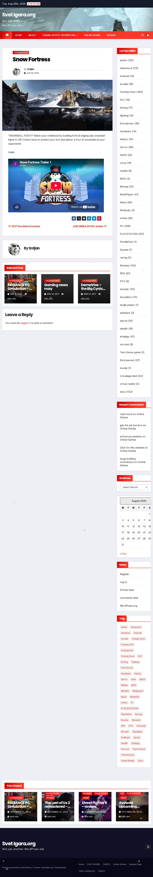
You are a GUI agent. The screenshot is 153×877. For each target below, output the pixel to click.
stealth (124, 328)
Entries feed (127, 589)
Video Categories (87, 871)
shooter (124, 289)
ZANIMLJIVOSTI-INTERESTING (59, 35)
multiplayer (138, 691)
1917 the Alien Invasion (25, 226)
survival (124, 344)
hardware (125, 131)
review (124, 720)
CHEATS (106, 864)
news (124, 696)
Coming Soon (128, 91)
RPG (122, 273)
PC (121, 226)
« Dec (123, 553)
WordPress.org (128, 605)
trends (123, 368)
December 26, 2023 (95, 812)
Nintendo (125, 210)
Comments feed (129, 597)
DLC (122, 99)
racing (123, 257)
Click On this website (132, 447)
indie (133, 679)
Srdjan (30, 69)
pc (132, 702)
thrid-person (127, 755)
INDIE (123, 155)
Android (124, 76)
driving (124, 107)
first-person (127, 123)
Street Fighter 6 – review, (94, 804)
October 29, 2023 (132, 812)
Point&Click (126, 241)
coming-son (127, 650)
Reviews (124, 265)
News (123, 202)
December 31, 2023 (20, 812)
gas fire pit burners (131, 425)
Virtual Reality (127, 760)
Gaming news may (56, 286)
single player (127, 304)
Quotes (124, 249)
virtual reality (127, 383)
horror (124, 147)
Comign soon (138, 638)
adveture (125, 633)
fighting (124, 115)
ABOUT (32, 35)
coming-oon (127, 644)
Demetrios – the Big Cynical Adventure (93, 288)
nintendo (134, 696)
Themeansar (60, 867)
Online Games (92, 35)
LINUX (142, 679)
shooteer (141, 726)
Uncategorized (20, 52)
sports (123, 320)
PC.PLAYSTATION (129, 708)
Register (124, 574)
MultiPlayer (126, 194)
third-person (127, 360)
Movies (111, 35)
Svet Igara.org (18, 14)
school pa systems (130, 436)
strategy (124, 336)
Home (18, 35)
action (123, 60)
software (125, 312)
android (137, 633)
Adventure (126, 68)
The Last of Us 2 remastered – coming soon (57, 806)
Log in (123, 582)
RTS (122, 281)
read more (126, 414)
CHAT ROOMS (93, 864)
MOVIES (125, 691)
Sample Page (135, 864)
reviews (136, 720)
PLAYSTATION (128, 233)
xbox (123, 391)
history (124, 139)
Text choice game (130, 352)
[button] (142, 35)
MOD (123, 178)
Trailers (101, 871)
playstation (126, 714)
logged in (25, 322)
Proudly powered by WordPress (17, 867)
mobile (124, 170)
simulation (126, 297)
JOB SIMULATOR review (88, 226)
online (123, 218)
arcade (124, 83)
